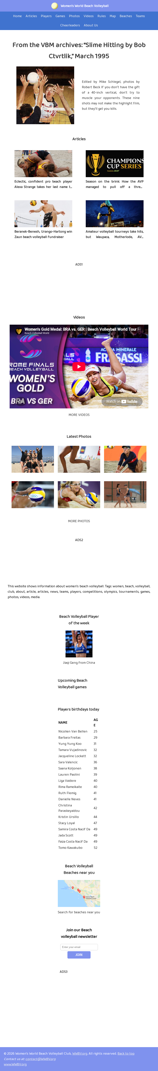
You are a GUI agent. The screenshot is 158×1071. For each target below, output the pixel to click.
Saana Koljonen (69, 768)
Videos (79, 317)
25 (95, 731)
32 (95, 750)
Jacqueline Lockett (72, 756)
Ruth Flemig (67, 793)
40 (95, 781)
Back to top (126, 1053)
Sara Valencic (68, 762)
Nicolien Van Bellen (72, 731)
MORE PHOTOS (79, 521)
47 (95, 823)
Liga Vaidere (67, 781)
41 (95, 793)
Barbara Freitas (69, 737)
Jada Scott (65, 835)
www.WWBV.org (15, 1064)
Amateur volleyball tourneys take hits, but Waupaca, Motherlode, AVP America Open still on (115, 237)
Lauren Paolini (69, 774)
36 (95, 762)
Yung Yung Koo (70, 744)
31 (95, 744)
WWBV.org (79, 1053)
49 (95, 829)
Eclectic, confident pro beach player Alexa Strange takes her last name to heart (43, 187)
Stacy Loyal (66, 823)
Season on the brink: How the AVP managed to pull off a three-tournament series (115, 187)
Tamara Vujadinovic (72, 750)
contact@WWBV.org (40, 1059)
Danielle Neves (69, 799)
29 (95, 737)
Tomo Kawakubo (70, 848)
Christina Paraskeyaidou (69, 808)
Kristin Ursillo (68, 817)
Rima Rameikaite (70, 787)
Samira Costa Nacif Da (74, 829)
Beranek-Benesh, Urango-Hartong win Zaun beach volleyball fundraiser (43, 234)
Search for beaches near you (79, 912)
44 (95, 817)
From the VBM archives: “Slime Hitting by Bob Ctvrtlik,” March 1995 (79, 50)
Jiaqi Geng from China (79, 662)
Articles (79, 139)
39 (95, 774)
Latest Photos (79, 436)
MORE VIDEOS (79, 415)
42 (95, 808)
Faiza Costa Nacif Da (72, 841)
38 (95, 768)
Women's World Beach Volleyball (85, 6)
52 (95, 848)
